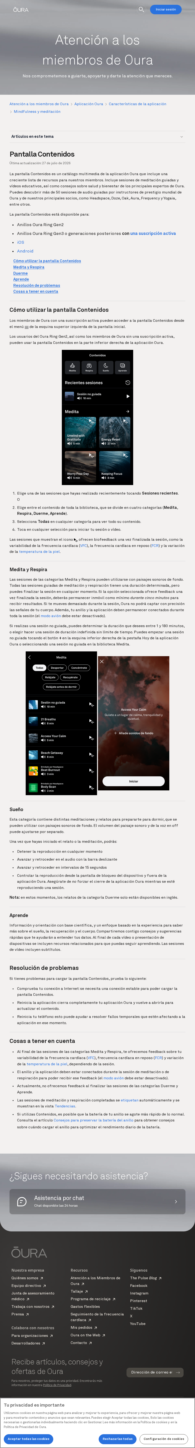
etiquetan (129, 1100)
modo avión (51, 616)
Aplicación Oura (88, 104)
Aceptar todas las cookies (28, 1439)
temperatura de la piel (39, 552)
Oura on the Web (85, 1335)
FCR (155, 546)
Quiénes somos (24, 1278)
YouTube (138, 1324)
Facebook (138, 1286)
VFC (83, 546)
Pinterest (138, 1301)
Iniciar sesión (166, 9)
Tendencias (65, 1106)
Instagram (139, 1293)
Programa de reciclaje (91, 1299)
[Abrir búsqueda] (141, 9)
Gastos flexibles (85, 1307)
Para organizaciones (29, 1336)
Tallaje (77, 1292)
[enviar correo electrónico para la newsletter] (178, 1372)
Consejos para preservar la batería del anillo (93, 1120)
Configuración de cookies (164, 1439)
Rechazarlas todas (117, 1439)
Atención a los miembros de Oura (39, 104)
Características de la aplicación (137, 104)
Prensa (17, 1314)
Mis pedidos (81, 1328)
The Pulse (143, 1278)
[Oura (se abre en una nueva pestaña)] (21, 9)
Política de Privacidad (57, 1385)
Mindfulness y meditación (37, 112)
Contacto (79, 1343)
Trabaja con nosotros (30, 1307)
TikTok (136, 1309)
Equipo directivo (26, 1286)
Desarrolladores (25, 1343)
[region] (97, 1423)
